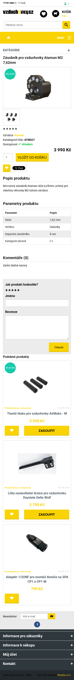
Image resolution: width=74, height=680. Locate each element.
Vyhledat (66, 25)
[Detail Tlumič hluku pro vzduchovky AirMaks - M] (37, 384)
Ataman (19, 135)
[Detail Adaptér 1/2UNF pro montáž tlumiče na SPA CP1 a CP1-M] (37, 547)
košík (66, 13)
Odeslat (58, 347)
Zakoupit (47, 430)
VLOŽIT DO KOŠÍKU (32, 157)
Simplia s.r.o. (64, 675)
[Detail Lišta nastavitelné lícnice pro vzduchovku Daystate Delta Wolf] (37, 463)
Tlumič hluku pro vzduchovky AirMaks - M (37, 413)
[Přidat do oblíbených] (6, 168)
